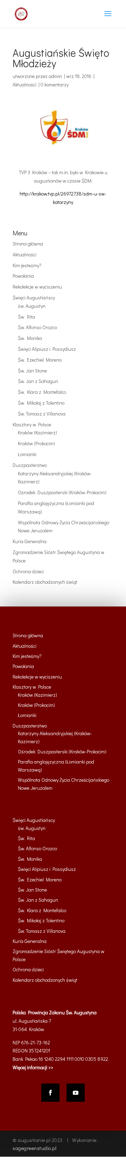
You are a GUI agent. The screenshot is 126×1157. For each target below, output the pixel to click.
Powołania (23, 275)
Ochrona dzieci (28, 571)
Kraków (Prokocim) (36, 443)
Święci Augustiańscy (34, 297)
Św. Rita (26, 316)
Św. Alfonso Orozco (37, 327)
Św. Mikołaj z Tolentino (41, 402)
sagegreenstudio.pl (34, 1148)
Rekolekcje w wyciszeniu (37, 286)
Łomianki (27, 454)
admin (55, 76)
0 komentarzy (55, 84)
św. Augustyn (32, 306)
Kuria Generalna (30, 541)
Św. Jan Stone (32, 370)
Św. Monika (30, 338)
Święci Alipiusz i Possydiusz (47, 349)
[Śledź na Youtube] (75, 1093)
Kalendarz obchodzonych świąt (45, 581)
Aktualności (24, 84)
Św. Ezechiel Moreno (40, 359)
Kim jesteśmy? (27, 265)
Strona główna (28, 243)
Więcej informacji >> (33, 1067)
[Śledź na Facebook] (50, 1093)
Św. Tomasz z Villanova (41, 413)
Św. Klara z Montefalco (42, 392)
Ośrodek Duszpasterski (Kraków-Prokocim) (62, 492)
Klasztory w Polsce (32, 424)
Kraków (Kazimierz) (37, 432)
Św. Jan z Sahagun (38, 381)
